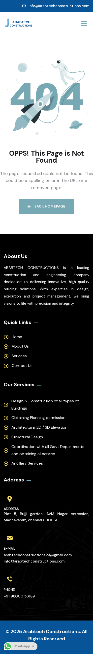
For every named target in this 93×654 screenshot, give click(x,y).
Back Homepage (49, 206)
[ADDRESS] (10, 499)
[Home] (20, 23)
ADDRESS (11, 508)
